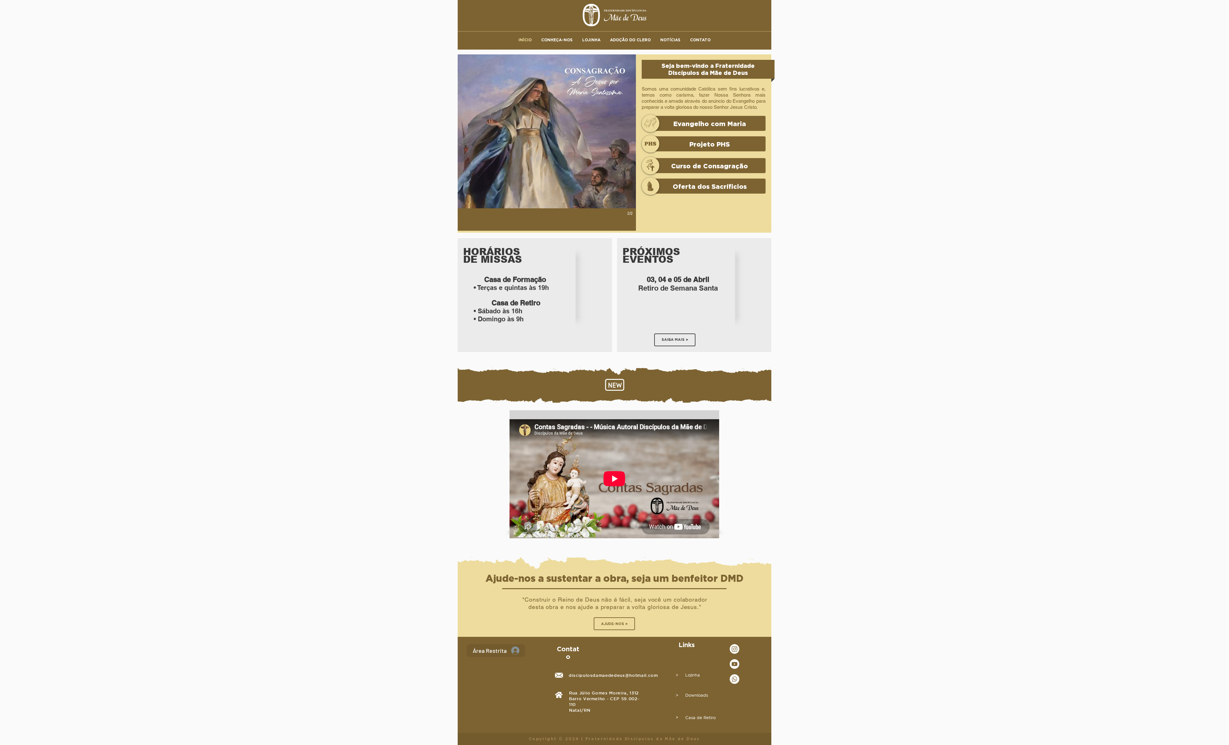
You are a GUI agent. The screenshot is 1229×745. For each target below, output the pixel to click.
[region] (535, 295)
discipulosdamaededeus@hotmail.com (613, 675)
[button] (556, 40)
